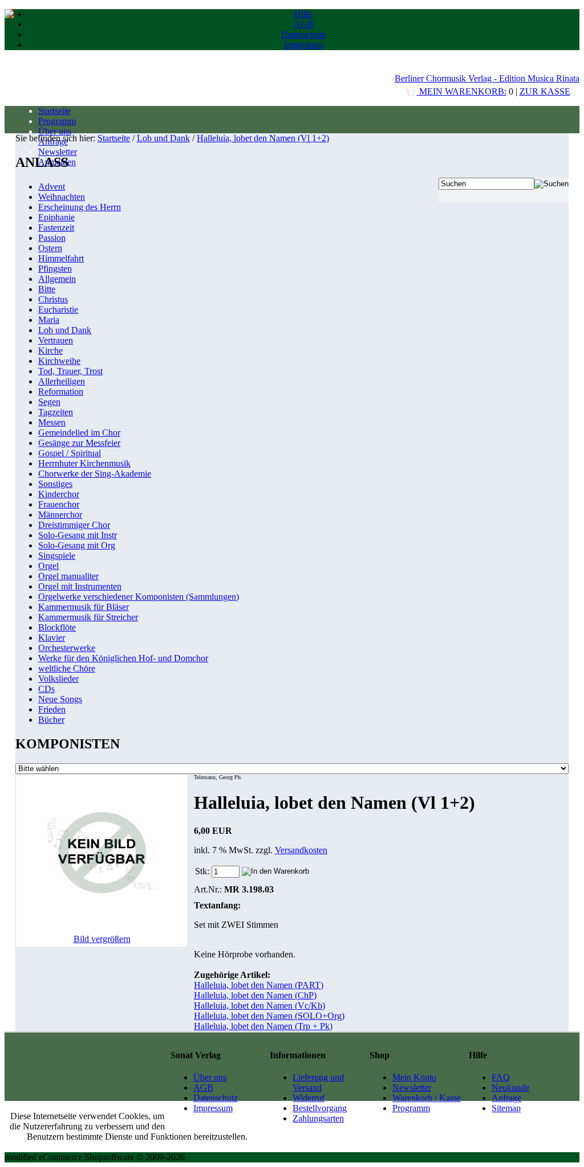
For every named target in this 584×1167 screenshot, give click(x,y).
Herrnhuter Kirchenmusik (84, 463)
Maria (48, 320)
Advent (51, 186)
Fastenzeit (56, 227)
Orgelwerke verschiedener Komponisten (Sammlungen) (138, 596)
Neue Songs (60, 699)
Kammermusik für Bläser (83, 607)
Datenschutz (303, 34)
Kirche (50, 350)
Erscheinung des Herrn (79, 207)
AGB (304, 24)
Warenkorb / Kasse (426, 1098)
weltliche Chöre (66, 668)
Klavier (51, 637)
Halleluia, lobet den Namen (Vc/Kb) (259, 1005)
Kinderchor (58, 494)
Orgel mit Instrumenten (79, 586)
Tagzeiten (55, 412)
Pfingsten (55, 268)
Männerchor (60, 514)
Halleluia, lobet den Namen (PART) (258, 985)
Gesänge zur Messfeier (79, 443)
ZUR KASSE (545, 91)
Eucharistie (58, 309)
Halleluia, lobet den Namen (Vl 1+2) (263, 138)
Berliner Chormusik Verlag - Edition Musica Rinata (487, 78)
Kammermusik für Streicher (88, 617)
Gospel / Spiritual (69, 453)
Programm (57, 121)
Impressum (303, 45)
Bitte (46, 289)
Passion (52, 238)
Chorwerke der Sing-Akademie (94, 473)
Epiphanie (56, 217)
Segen (49, 402)
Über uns (54, 131)
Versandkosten (301, 850)
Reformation (60, 391)
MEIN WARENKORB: (461, 91)
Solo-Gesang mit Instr (77, 535)
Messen (52, 422)
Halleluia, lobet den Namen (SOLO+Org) (269, 1016)
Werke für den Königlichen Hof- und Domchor (123, 658)
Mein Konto (414, 1077)
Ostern (50, 248)
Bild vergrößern (102, 939)
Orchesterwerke (66, 648)
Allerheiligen (61, 381)
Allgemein (57, 279)
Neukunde (510, 1087)
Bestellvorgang (320, 1108)
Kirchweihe (59, 361)
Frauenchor (58, 504)
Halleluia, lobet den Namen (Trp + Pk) (263, 1026)
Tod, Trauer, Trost (70, 371)
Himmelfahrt (61, 258)
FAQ (501, 1077)
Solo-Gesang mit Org (76, 545)
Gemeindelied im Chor (79, 432)
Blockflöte (57, 627)
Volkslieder (58, 678)
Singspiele (56, 555)
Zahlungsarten (318, 1118)
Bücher (51, 719)
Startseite (54, 111)
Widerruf (309, 1098)
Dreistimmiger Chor (74, 525)
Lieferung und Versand (318, 1082)
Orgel (48, 566)
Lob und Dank (163, 138)
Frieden (52, 709)
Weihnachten (61, 197)
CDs (46, 689)
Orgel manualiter (68, 576)
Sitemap (506, 1108)
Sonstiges (55, 484)
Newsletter (57, 152)
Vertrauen (55, 340)
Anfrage (506, 1098)
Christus (53, 299)
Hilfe (303, 14)
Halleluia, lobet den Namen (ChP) (255, 995)
